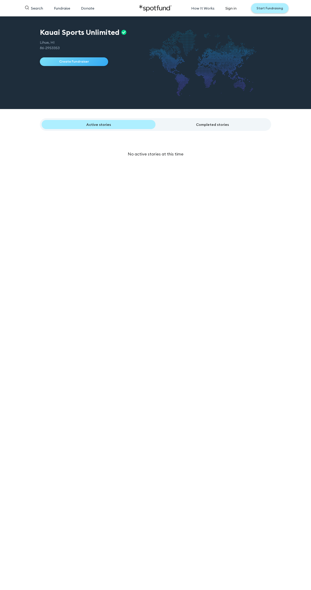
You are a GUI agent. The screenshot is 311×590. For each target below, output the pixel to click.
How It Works (202, 8)
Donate (87, 8)
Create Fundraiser (74, 61)
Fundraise (62, 8)
